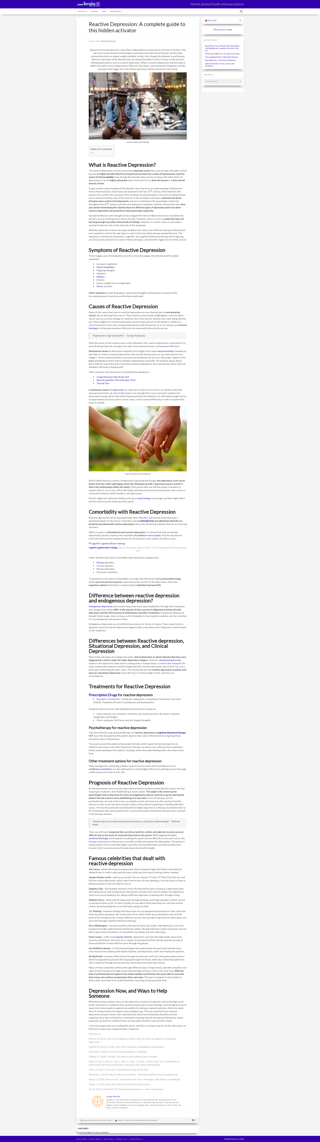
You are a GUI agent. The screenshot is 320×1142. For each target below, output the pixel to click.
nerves (101, 360)
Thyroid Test (102, 383)
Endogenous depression (101, 606)
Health (110, 1120)
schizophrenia (147, 520)
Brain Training (95, 1139)
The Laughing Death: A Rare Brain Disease (221, 57)
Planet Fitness (135, 1139)
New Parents (116, 11)
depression (118, 389)
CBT (146, 1120)
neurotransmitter (165, 351)
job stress (161, 315)
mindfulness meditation (100, 769)
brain (91, 360)
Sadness (100, 276)
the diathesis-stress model (147, 535)
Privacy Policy (81, 1139)
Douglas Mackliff (108, 41)
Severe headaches (105, 267)
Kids (104, 11)
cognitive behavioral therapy (171, 732)
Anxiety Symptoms (132, 1120)
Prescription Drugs (103, 695)
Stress (99, 286)
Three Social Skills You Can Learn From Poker (222, 54)
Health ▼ (82, 11)
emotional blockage (98, 838)
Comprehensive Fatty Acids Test (112, 376)
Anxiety (100, 562)
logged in (90, 1132)
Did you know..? (100, 1120)
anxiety (110, 177)
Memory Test (121, 1139)
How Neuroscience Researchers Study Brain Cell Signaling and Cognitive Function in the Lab (222, 48)
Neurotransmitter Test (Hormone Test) (115, 380)
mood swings (144, 498)
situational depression (170, 660)
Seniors (94, 11)
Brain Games (109, 1139)
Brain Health (88, 1120)
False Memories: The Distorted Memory (220, 60)
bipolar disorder (124, 936)
